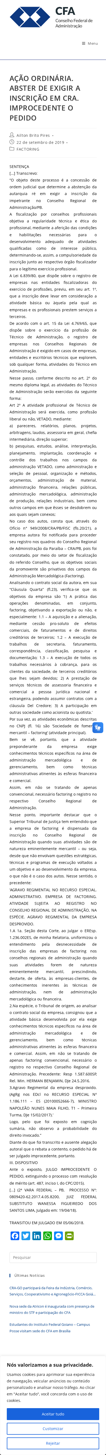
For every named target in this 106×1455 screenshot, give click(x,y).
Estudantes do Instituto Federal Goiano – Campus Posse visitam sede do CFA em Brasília (50, 1327)
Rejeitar (53, 1443)
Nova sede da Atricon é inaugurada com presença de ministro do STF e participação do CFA (52, 1309)
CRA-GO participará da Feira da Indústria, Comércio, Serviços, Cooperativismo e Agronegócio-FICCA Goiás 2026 (52, 1291)
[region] (53, 1405)
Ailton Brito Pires (33, 135)
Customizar (53, 1428)
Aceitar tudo (53, 1414)
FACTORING (28, 149)
